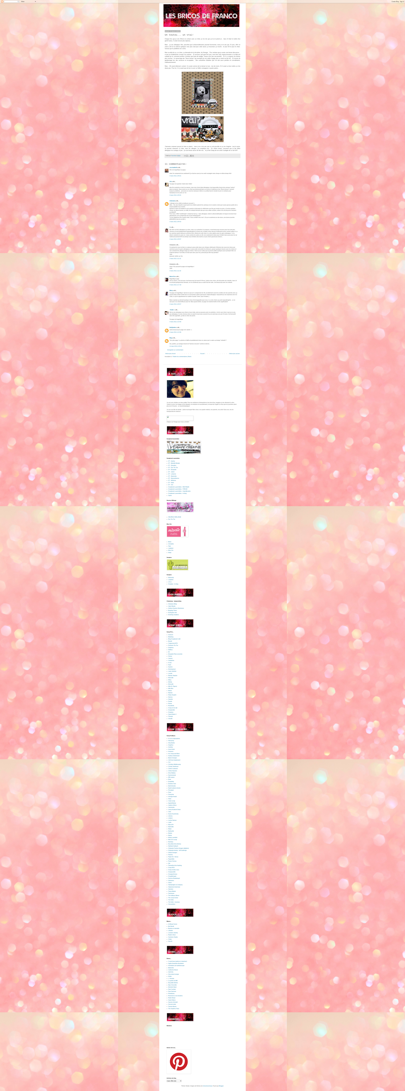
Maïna (170, 835)
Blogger (221, 1086)
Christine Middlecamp (174, 764)
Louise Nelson (172, 820)
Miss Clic (170, 550)
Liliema (170, 816)
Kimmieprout (172, 669)
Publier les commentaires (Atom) (182, 356)
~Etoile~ (171, 310)
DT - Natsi (171, 482)
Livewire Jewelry (173, 933)
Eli (169, 652)
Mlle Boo (170, 688)
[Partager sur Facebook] (191, 156)
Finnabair (171, 790)
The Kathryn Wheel (173, 895)
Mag (170, 338)
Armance (170, 751)
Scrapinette (171, 710)
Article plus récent (170, 353)
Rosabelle (171, 705)
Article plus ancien (234, 353)
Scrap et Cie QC (173, 708)
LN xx (169, 582)
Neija (169, 552)
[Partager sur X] (189, 156)
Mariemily (171, 577)
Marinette (171, 826)
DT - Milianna (172, 480)
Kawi (169, 665)
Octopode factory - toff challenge (177, 850)
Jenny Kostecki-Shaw (174, 809)
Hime (169, 799)
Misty (171, 290)
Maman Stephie (172, 675)
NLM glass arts (172, 612)
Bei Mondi (171, 926)
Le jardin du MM (173, 980)
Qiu (169, 863)
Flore (169, 792)
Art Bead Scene (172, 924)
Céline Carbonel (173, 768)
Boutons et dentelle (173, 928)
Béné (169, 542)
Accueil (202, 353)
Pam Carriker (172, 989)
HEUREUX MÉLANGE (174, 517)
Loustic (170, 673)
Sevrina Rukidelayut (174, 878)
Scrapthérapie (172, 876)
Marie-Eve (172, 276)
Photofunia (171, 993)
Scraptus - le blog (173, 584)
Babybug (170, 637)
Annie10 (170, 634)
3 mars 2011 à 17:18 (175, 285)
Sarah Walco (172, 1000)
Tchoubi (170, 716)
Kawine (170, 667)
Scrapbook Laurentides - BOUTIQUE (178, 487)
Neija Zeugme (172, 695)
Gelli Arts (170, 972)
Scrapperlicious (172, 874)
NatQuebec (172, 327)
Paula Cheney (172, 861)
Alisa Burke (171, 743)
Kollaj (169, 976)
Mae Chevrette (172, 985)
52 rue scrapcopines (174, 738)
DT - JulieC (171, 472)
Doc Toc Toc (171, 519)
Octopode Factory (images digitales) (178, 848)
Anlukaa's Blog (172, 604)
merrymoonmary (207, 1086)
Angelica (170, 745)
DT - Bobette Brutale (174, 463)
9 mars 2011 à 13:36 (175, 332)
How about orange (173, 974)
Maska (170, 833)
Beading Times (172, 610)
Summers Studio (173, 937)
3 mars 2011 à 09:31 (175, 195)
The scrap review (173, 897)
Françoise (171, 794)
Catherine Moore (173, 970)
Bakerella (171, 968)
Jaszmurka (171, 807)
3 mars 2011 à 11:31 (175, 258)
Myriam (170, 693)
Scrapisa (170, 712)
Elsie (169, 779)
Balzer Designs (172, 758)
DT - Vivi (170, 484)
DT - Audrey (171, 461)
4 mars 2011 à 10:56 (175, 321)
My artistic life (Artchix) (174, 844)
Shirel (170, 882)
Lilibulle (170, 930)
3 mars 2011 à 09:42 (175, 221)
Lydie (169, 822)
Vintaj (169, 939)
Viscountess (171, 904)
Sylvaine (170, 889)
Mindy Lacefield (172, 837)
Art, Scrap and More (174, 753)
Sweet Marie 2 (172, 714)
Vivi (170, 181)
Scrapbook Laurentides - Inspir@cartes (179, 491)
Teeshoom (171, 893)
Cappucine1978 (173, 643)
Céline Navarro (172, 771)
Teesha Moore (172, 1006)
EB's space (171, 777)
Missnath (170, 684)
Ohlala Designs (172, 852)
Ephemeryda (172, 786)
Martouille (171, 831)
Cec (169, 762)
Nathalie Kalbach (173, 846)
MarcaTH (170, 824)
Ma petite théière (173, 983)
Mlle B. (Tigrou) (172, 686)
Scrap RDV (171, 867)
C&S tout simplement (174, 760)
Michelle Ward (172, 987)
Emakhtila (171, 781)
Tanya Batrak (172, 891)
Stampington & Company (175, 885)
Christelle (171, 544)
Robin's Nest (172, 935)
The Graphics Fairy (173, 1008)
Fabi (169, 546)
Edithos (170, 649)
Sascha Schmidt (173, 1002)
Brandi (170, 641)
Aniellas (170, 747)
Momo (170, 690)
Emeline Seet (172, 783)
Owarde (170, 699)
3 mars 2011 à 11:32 (175, 271)
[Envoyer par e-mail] (185, 156)
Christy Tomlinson (173, 766)
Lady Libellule (172, 671)
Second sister (172, 1004)
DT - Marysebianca (173, 478)
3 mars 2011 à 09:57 (175, 239)
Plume (170, 703)
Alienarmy (171, 740)
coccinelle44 (173, 167)
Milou (169, 680)
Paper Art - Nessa (173, 857)
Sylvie (170, 495)
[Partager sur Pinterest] (193, 156)
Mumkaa (170, 842)
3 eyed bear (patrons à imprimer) (177, 961)
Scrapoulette (172, 872)
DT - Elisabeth (172, 469)
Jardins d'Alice (172, 805)
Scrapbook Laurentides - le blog (177, 493)
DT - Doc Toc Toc (173, 467)
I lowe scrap (171, 801)
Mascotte (170, 677)
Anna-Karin (171, 749)
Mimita (170, 682)
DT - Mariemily (172, 476)
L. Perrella (171, 978)
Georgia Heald (172, 796)
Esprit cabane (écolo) (174, 788)
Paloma (170, 854)
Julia (169, 811)
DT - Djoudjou (172, 465)
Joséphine (171, 660)
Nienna (170, 697)
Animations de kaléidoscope (176, 965)
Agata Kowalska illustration (176, 963)
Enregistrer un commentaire (175, 350)
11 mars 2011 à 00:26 (175, 346)
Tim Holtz (171, 900)
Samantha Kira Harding (175, 865)
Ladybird (170, 548)
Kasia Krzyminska (173, 814)
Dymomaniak (172, 775)
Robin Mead (171, 998)
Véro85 (170, 718)
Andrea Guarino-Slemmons (176, 608)
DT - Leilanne (172, 474)
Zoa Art (170, 941)
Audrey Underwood (173, 755)
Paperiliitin (171, 859)
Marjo (169, 829)
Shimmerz (171, 880)
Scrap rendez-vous (173, 870)
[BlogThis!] (187, 156)
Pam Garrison (172, 991)
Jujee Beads (171, 606)
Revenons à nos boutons (175, 995)
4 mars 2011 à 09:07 (175, 304)
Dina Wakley (172, 773)
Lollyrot (170, 818)
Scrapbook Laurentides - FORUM (177, 489)
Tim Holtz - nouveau (174, 902)
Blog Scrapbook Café (174, 639)
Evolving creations (173, 614)
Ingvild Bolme (172, 803)
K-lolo (170, 662)
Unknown (172, 201)
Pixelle (170, 701)
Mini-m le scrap (172, 839)
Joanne (170, 658)
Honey (170, 656)
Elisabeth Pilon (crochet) (175, 654)
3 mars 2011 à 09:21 (175, 176)
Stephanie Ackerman (174, 887)
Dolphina (170, 647)
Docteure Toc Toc (173, 645)
